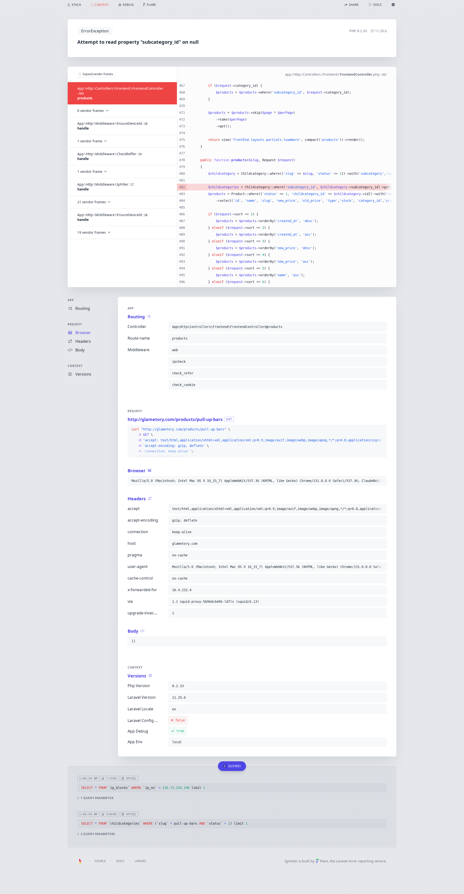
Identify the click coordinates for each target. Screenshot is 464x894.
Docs (120, 861)
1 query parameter (97, 798)
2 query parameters (98, 834)
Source (100, 861)
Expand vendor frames (98, 74)
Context (75, 366)
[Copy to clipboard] (381, 327)
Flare (324, 861)
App (71, 300)
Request (75, 324)
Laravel (140, 861)
